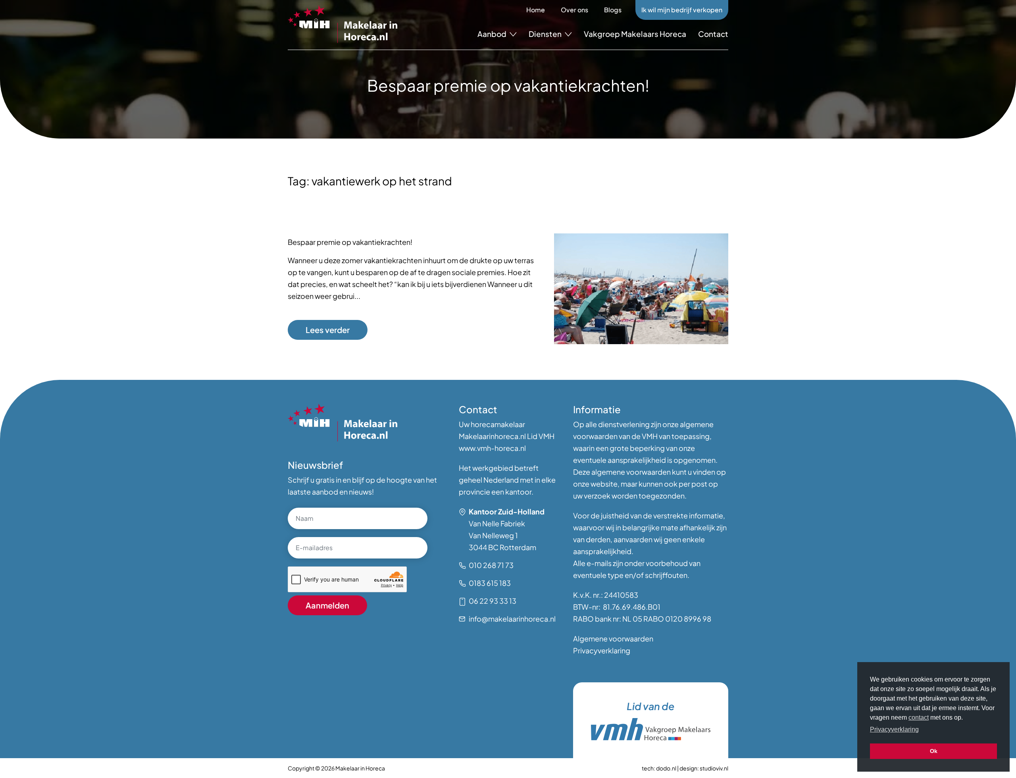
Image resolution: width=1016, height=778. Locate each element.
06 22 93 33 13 (492, 600)
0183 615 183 (490, 582)
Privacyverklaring (601, 650)
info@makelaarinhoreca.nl (512, 618)
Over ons (574, 10)
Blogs (613, 10)
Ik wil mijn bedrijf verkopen (681, 10)
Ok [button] (933, 751)
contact (918, 717)
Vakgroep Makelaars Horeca (635, 34)
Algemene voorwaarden (613, 638)
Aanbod (492, 34)
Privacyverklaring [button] (894, 729)
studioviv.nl (714, 768)
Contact (713, 34)
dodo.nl (666, 768)
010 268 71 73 (491, 565)
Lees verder (328, 330)
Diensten (546, 34)
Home (535, 10)
